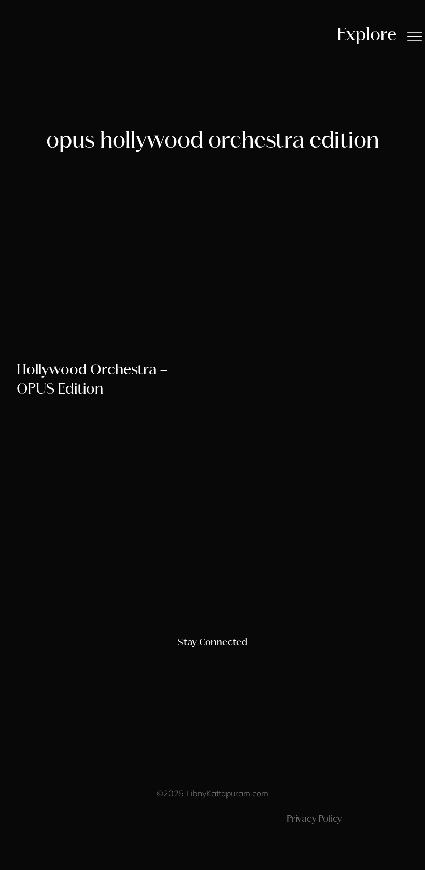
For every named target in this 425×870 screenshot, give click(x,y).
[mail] (247, 663)
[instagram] (177, 663)
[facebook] (195, 663)
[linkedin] (230, 663)
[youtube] (212, 663)
